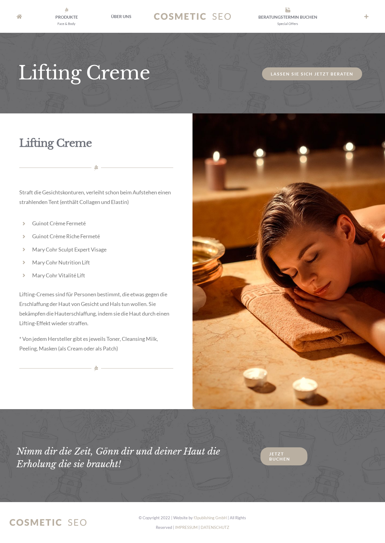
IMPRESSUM (186, 527)
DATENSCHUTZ (215, 527)
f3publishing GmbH (210, 517)
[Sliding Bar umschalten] (366, 16)
